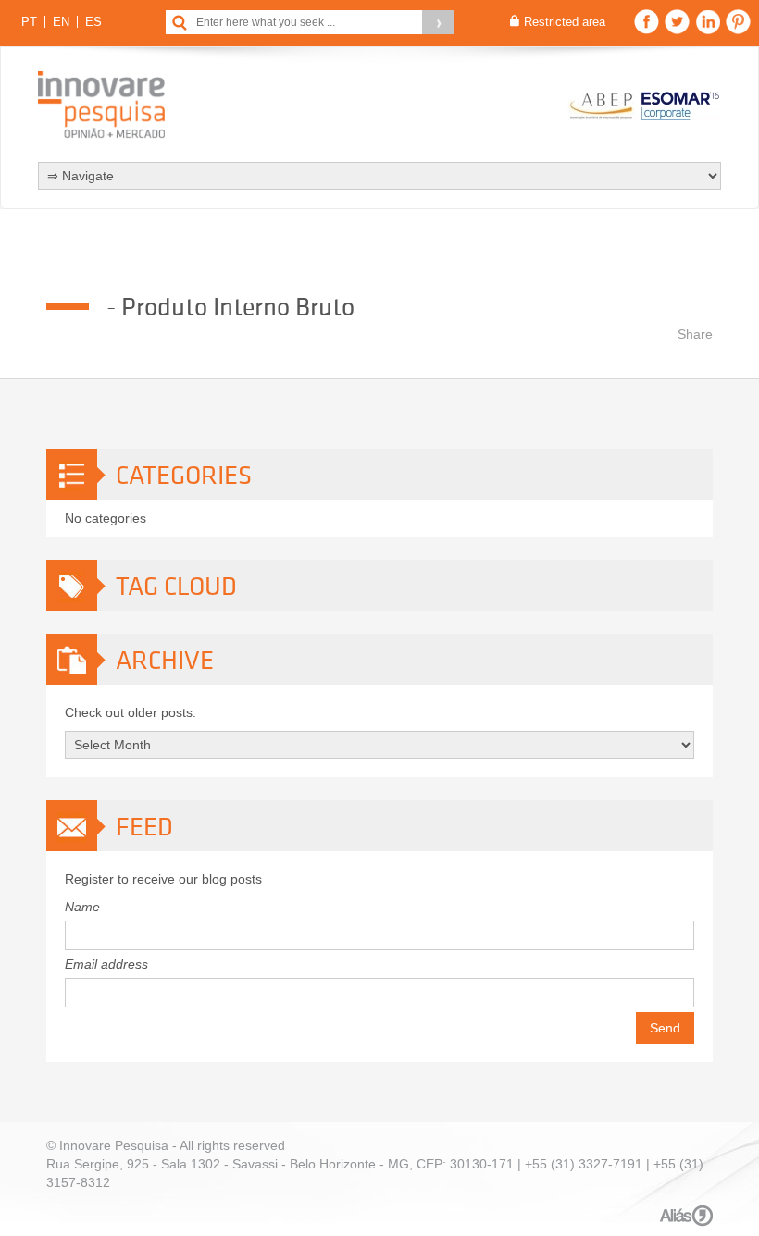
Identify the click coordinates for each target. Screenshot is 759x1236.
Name (82, 906)
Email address (106, 964)
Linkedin (707, 21)
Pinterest (738, 21)
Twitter (677, 21)
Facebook (646, 21)
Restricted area (564, 22)
